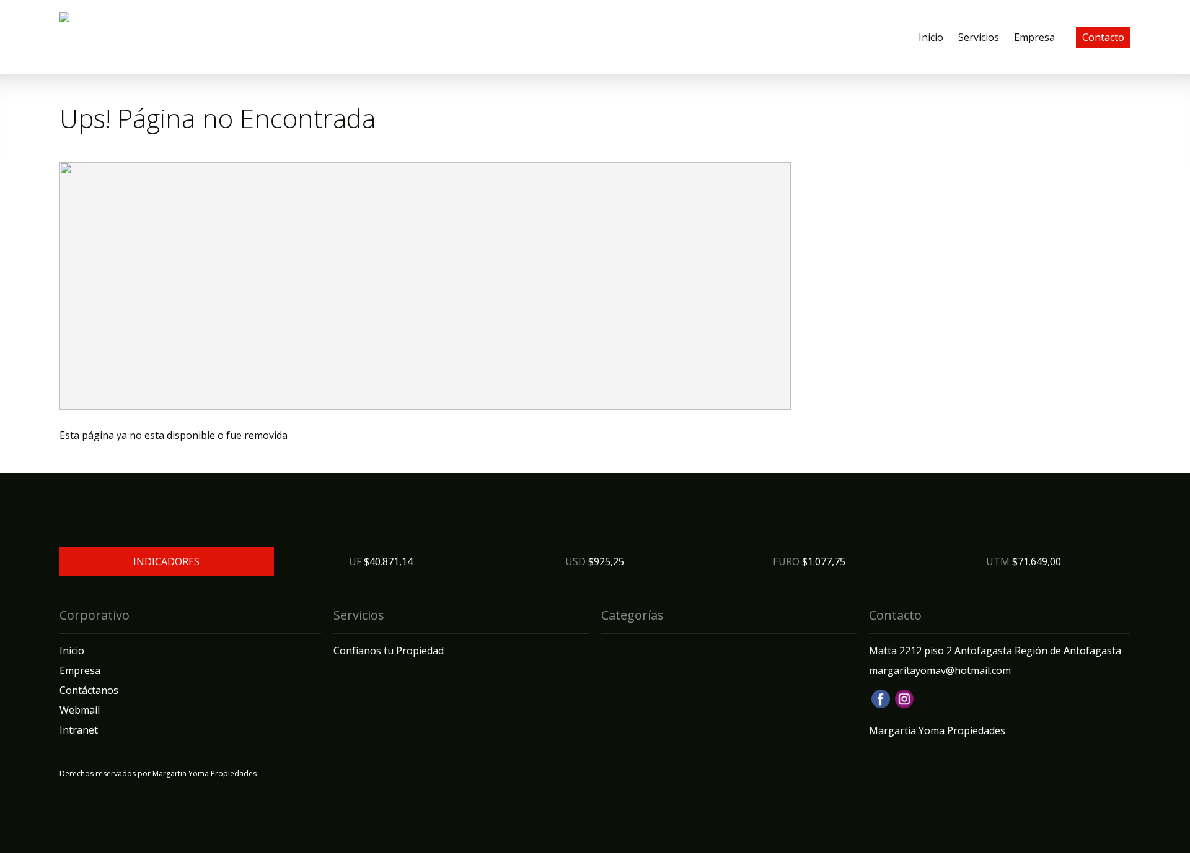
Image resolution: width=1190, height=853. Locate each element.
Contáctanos (89, 690)
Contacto (1103, 37)
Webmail (80, 710)
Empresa (1034, 37)
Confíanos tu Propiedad (388, 650)
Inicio (931, 37)
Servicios (978, 37)
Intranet (79, 730)
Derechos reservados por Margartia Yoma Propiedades (158, 773)
